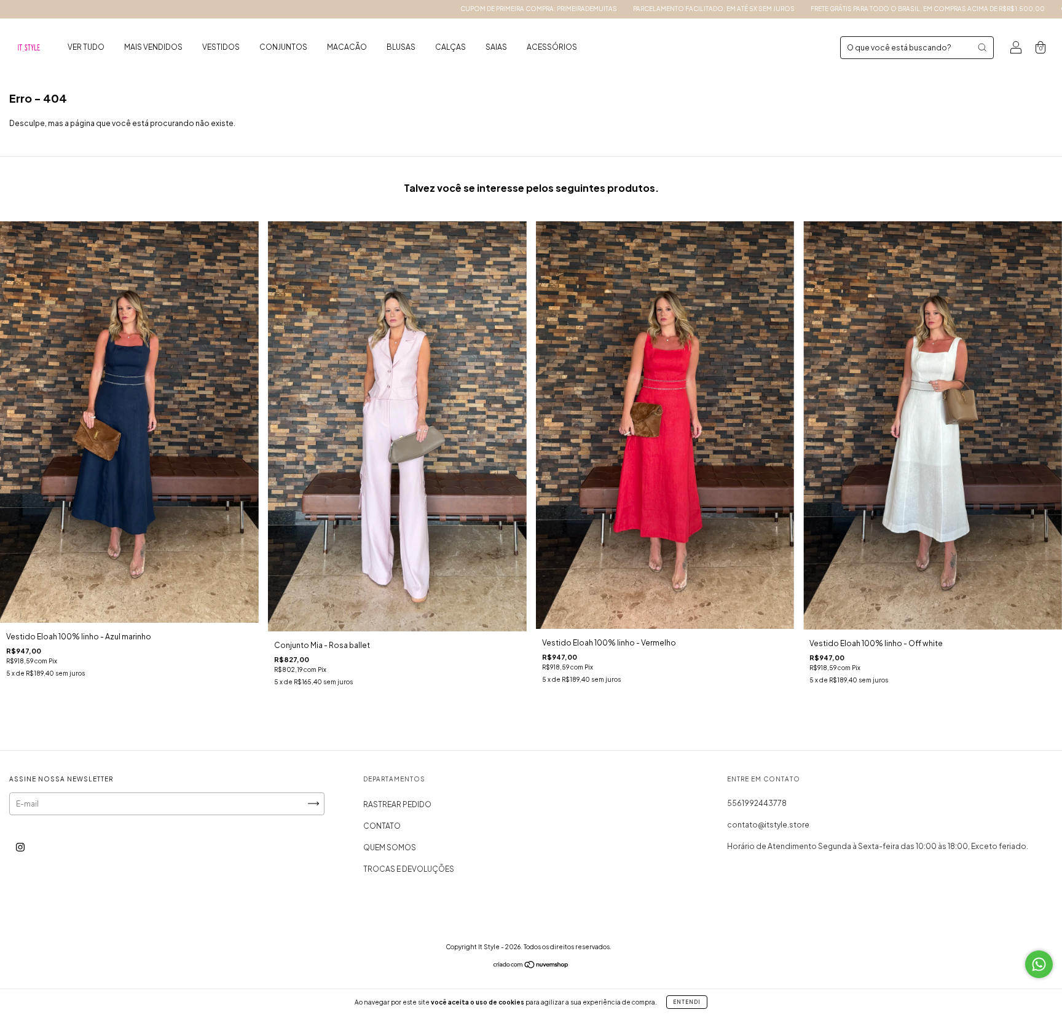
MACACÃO (347, 47)
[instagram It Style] (20, 846)
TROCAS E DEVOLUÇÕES (408, 869)
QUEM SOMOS (389, 847)
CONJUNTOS (283, 47)
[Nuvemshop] (531, 965)
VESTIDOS (221, 47)
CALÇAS (450, 47)
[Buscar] (982, 47)
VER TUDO (86, 47)
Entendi (687, 1002)
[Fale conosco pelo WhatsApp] (1039, 964)
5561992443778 (757, 803)
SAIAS (496, 47)
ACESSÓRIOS (552, 47)
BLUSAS (401, 47)
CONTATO (382, 826)
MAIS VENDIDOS (153, 47)
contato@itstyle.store (768, 824)
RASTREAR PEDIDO (397, 804)
